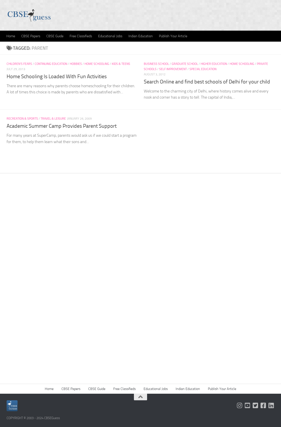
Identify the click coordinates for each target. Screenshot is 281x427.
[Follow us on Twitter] (255, 405)
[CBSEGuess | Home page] (29, 15)
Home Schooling (97, 64)
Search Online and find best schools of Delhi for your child (207, 82)
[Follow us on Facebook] (263, 405)
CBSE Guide (54, 36)
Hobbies (76, 64)
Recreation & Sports (22, 118)
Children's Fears (19, 64)
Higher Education (214, 64)
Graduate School (185, 64)
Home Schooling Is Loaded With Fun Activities (57, 76)
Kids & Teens (121, 64)
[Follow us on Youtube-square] (248, 405)
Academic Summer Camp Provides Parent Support (62, 126)
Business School (156, 64)
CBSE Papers (30, 36)
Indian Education (140, 36)
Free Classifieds (81, 36)
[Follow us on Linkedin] (271, 405)
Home (10, 36)
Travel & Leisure (53, 118)
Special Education (202, 69)
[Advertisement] (140, 241)
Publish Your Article (173, 36)
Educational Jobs (110, 36)
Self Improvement (173, 69)
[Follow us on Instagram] (240, 405)
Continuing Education (51, 64)
